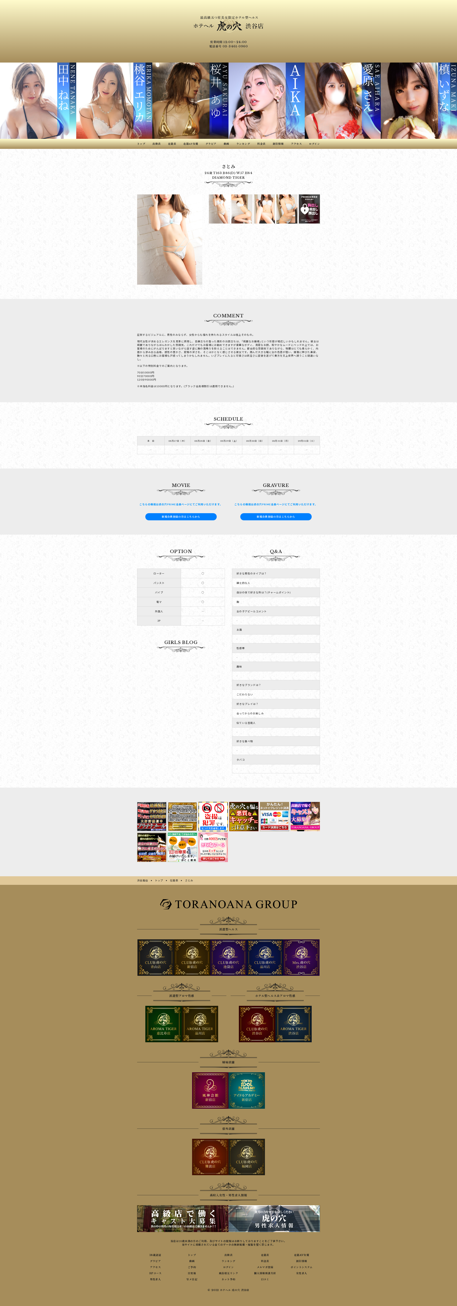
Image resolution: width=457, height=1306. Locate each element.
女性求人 (301, 1273)
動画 (192, 1261)
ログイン (228, 1267)
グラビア (155, 1261)
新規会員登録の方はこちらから (181, 516)
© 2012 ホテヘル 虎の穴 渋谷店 (228, 1290)
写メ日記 (191, 1279)
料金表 (265, 1261)
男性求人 (155, 1279)
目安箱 (192, 1273)
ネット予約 (228, 1279)
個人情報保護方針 (265, 1273)
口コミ (265, 1279)
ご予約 (192, 1267)
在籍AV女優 (301, 1255)
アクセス (155, 1267)
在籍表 (265, 1255)
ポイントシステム (301, 1267)
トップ (192, 1255)
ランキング (228, 1261)
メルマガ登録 (265, 1267)
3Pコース (155, 1273)
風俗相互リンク (228, 1273)
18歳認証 (155, 1255)
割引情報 (301, 1261)
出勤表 (228, 1255)
